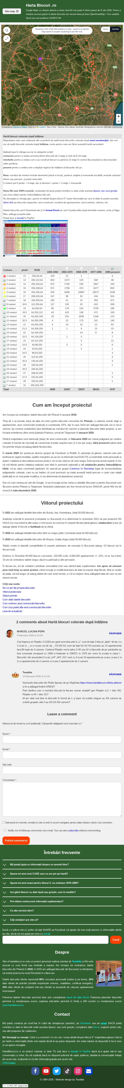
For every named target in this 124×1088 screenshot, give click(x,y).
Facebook (85, 1023)
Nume (6, 733)
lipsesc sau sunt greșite (105, 191)
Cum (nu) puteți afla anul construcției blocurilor (27, 607)
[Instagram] (78, 1071)
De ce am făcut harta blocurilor (19, 587)
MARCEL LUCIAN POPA (31, 631)
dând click (8, 202)
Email (6, 749)
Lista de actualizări (12, 611)
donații (20, 218)
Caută (116, 939)
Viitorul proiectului (12, 591)
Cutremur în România (81, 468)
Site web (6, 764)
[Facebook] (35, 1071)
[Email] (89, 1071)
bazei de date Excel (78, 997)
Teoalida (76, 961)
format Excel (52, 210)
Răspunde (115, 633)
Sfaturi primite (10, 595)
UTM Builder (9, 1063)
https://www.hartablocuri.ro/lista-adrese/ (101, 682)
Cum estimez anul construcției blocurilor (24, 603)
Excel (96, 1027)
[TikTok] (67, 1071)
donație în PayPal (80, 1051)
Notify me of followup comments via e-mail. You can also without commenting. (54, 830)
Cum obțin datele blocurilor (17, 599)
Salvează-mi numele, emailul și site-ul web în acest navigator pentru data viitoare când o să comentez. (59, 822)
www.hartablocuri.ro (12, 1005)
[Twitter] (57, 1071)
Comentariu (9, 780)
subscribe (73, 830)
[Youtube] (46, 1071)
